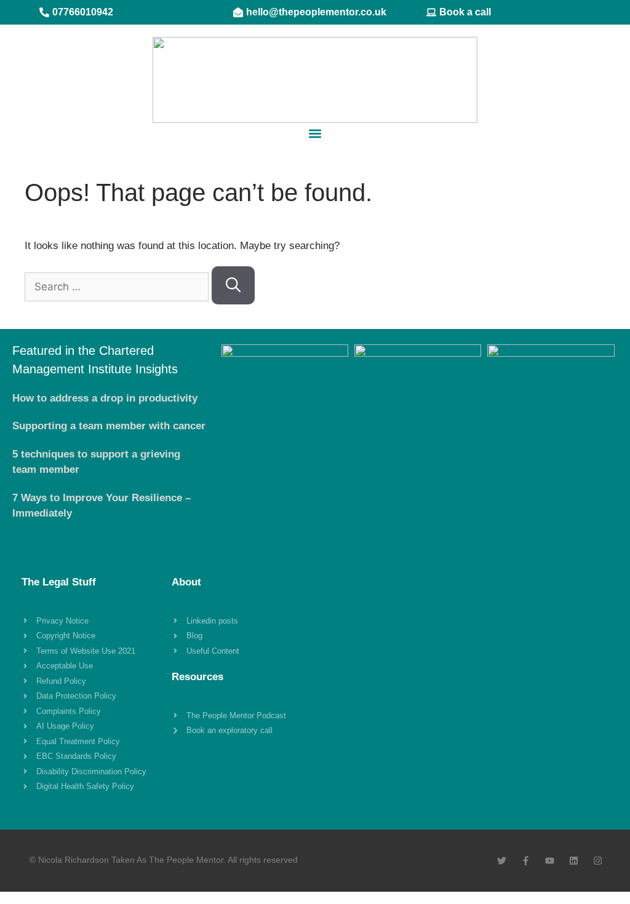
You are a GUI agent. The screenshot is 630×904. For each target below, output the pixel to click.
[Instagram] (597, 860)
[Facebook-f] (525, 860)
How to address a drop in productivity (104, 398)
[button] (315, 133)
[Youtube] (549, 860)
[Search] (233, 285)
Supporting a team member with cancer (108, 426)
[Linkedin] (573, 860)
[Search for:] (118, 287)
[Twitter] (501, 860)
